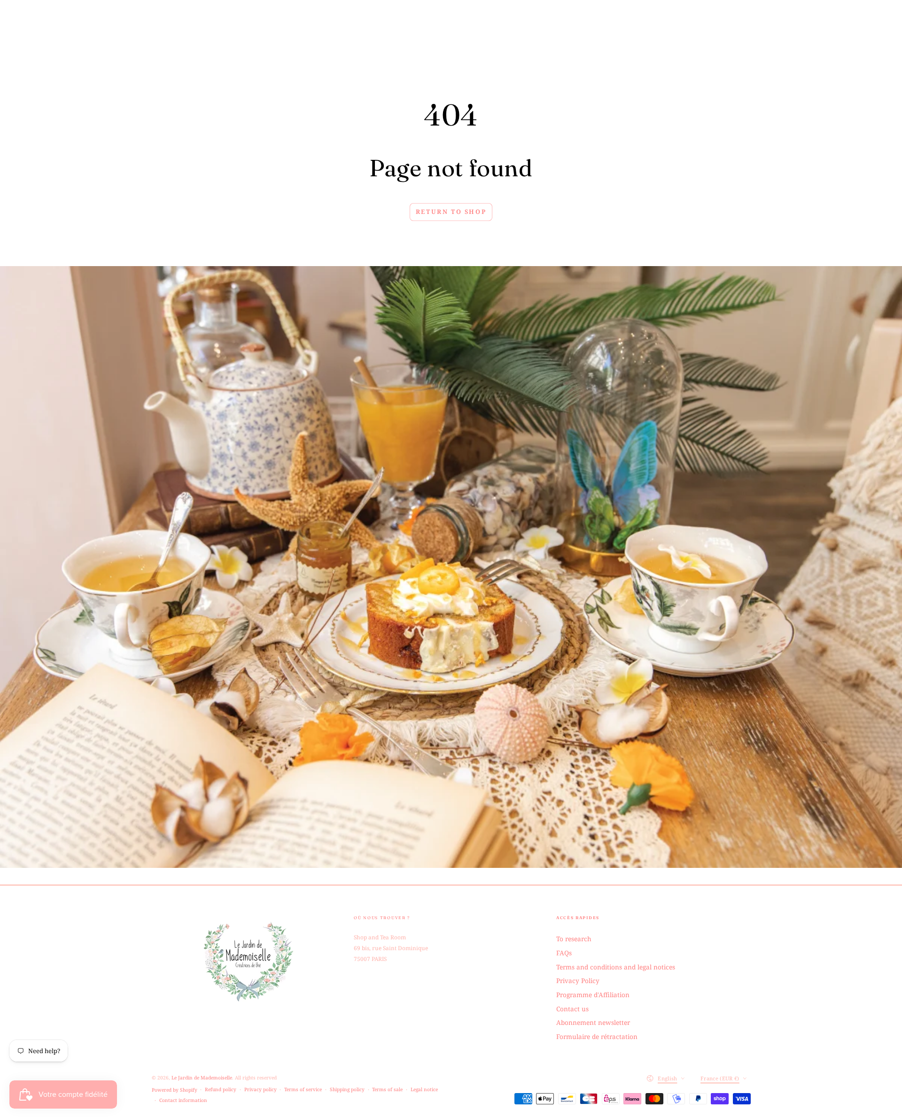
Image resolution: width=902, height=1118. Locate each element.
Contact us (572, 1008)
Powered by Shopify (174, 1090)
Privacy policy (260, 1089)
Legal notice (424, 1089)
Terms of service (303, 1089)
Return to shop (451, 211)
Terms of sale (387, 1089)
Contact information (183, 1100)
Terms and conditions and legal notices (615, 966)
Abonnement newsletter (593, 1022)
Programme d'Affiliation (593, 994)
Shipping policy (347, 1089)
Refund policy (220, 1089)
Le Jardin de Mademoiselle (201, 1077)
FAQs (564, 952)
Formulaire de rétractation (597, 1036)
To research (573, 938)
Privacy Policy (577, 980)
